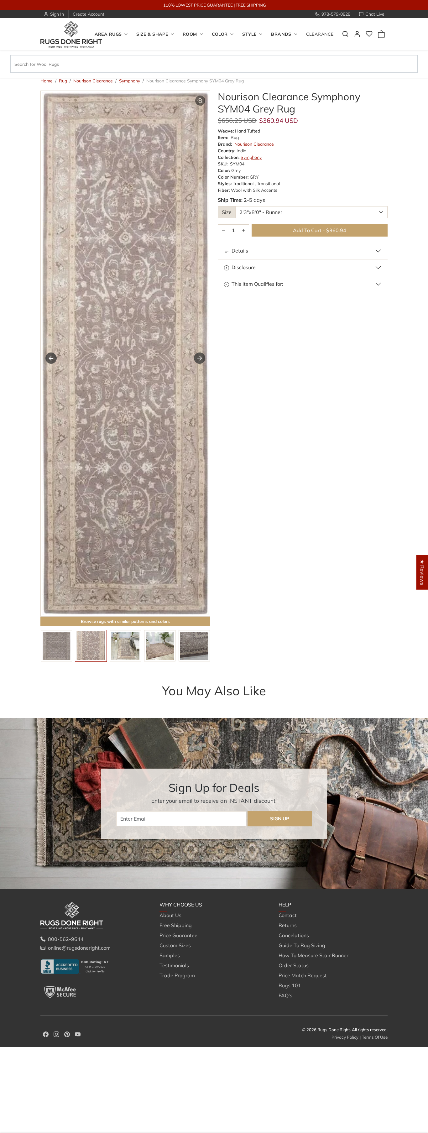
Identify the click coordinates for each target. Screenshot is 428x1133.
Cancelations (294, 935)
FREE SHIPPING (251, 5)
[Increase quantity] (243, 230)
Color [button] (220, 34)
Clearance (320, 34)
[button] (345, 34)
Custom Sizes (175, 945)
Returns (288, 925)
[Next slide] (199, 358)
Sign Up (279, 819)
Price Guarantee (178, 935)
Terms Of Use (375, 1037)
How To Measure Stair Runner (313, 955)
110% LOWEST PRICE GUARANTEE (198, 5)
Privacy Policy (344, 1037)
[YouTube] (77, 1033)
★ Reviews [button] (422, 572)
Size (227, 212)
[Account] (357, 34)
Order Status (294, 965)
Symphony (129, 81)
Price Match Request (303, 975)
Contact (288, 915)
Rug (63, 81)
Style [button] (249, 34)
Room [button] (190, 34)
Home (46, 81)
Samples (169, 955)
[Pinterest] (67, 1033)
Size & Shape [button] (152, 34)
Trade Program (177, 975)
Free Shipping (175, 925)
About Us (170, 915)
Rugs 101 (290, 985)
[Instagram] (56, 1033)
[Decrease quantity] (223, 230)
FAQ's (285, 995)
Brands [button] (281, 34)
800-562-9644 (66, 939)
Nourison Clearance (93, 81)
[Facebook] (45, 1033)
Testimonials (174, 965)
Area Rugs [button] (108, 34)
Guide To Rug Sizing (302, 945)
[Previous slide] (51, 358)
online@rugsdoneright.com (79, 948)
